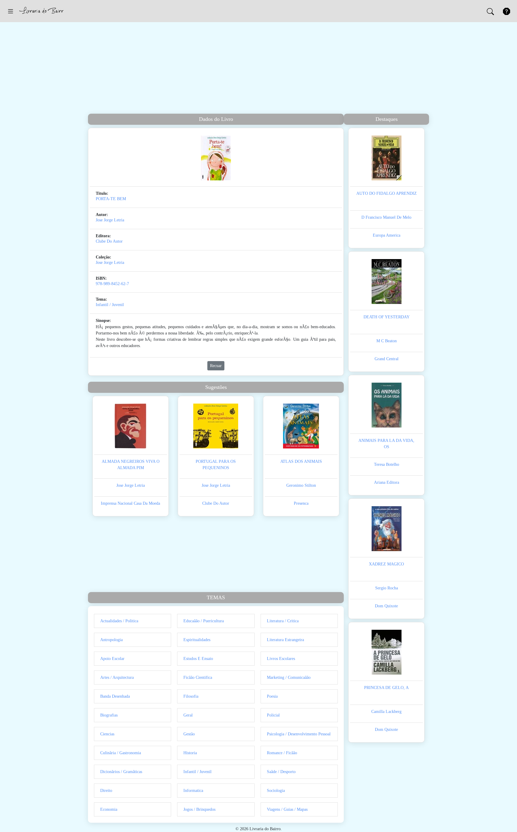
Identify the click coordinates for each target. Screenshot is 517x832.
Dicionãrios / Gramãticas (121, 771)
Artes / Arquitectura (117, 677)
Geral (188, 715)
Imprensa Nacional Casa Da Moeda (130, 503)
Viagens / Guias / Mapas (287, 809)
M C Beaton (386, 341)
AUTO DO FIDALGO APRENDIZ (386, 193)
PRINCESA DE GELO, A (386, 687)
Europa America (386, 235)
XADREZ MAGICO (386, 564)
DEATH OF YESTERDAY (387, 317)
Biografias (109, 715)
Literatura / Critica (283, 621)
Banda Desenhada (115, 696)
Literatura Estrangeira (285, 640)
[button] (10, 11)
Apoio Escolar (112, 658)
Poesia (272, 696)
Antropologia (111, 640)
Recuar (216, 365)
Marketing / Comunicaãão (289, 677)
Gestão (189, 734)
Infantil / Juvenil (110, 304)
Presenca (301, 503)
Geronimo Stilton (301, 485)
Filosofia (190, 696)
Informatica (193, 790)
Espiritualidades (196, 640)
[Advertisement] (258, 69)
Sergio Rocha (386, 588)
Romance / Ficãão (282, 753)
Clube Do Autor (109, 241)
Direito (106, 790)
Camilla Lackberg (386, 711)
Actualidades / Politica (119, 621)
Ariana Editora (386, 482)
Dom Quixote (386, 606)
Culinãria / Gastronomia (120, 753)
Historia (190, 753)
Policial (273, 715)
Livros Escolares (281, 658)
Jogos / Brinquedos (199, 809)
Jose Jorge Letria (110, 220)
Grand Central (387, 359)
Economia (108, 809)
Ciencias (107, 734)
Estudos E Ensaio (198, 658)
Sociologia (276, 790)
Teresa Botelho (386, 464)
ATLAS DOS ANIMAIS (301, 461)
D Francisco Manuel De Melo (386, 217)
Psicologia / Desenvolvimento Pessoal (299, 734)
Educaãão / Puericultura (203, 621)
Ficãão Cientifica (197, 677)
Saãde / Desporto (281, 771)
